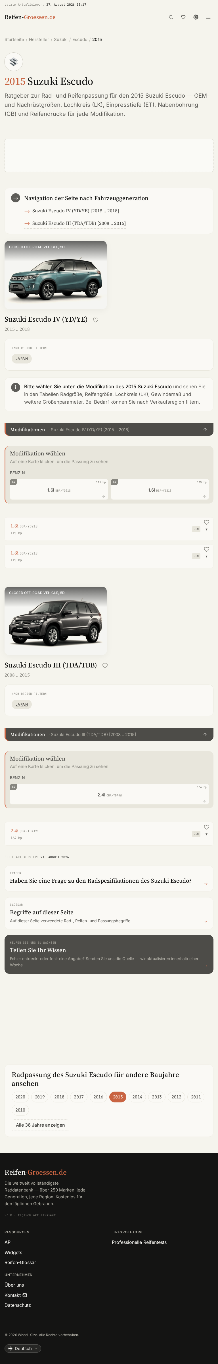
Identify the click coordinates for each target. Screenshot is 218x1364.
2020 (20, 1097)
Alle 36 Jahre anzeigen (40, 1125)
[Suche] (171, 17)
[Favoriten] (183, 17)
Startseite (14, 39)
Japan (22, 358)
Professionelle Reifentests (139, 1242)
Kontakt (13, 1295)
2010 (20, 1110)
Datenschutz (18, 1305)
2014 (137, 1097)
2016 (98, 1097)
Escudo (79, 39)
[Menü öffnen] (208, 17)
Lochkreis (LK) (83, 104)
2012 (176, 1097)
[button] (109, 429)
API (8, 1242)
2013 (157, 1097)
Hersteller (39, 39)
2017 (79, 1097)
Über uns (14, 1285)
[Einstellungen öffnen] (196, 17)
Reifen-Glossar (20, 1262)
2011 (196, 1097)
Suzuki (61, 39)
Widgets (13, 1252)
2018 (59, 1097)
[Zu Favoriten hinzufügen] (96, 320)
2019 (40, 1097)
